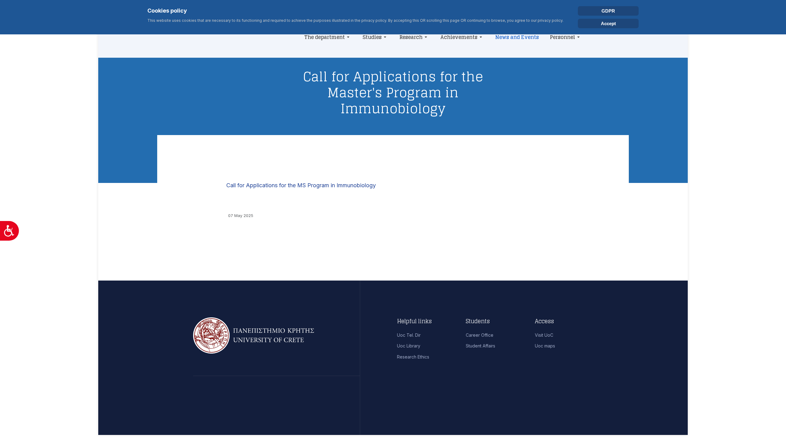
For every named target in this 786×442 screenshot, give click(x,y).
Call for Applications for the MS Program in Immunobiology (301, 185)
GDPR (608, 11)
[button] (328, 37)
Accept (608, 23)
